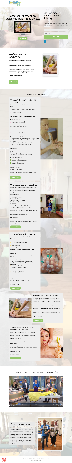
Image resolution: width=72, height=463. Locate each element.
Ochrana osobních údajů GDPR (29, 458)
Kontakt (47, 458)
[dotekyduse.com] (15, 3)
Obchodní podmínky (40, 458)
